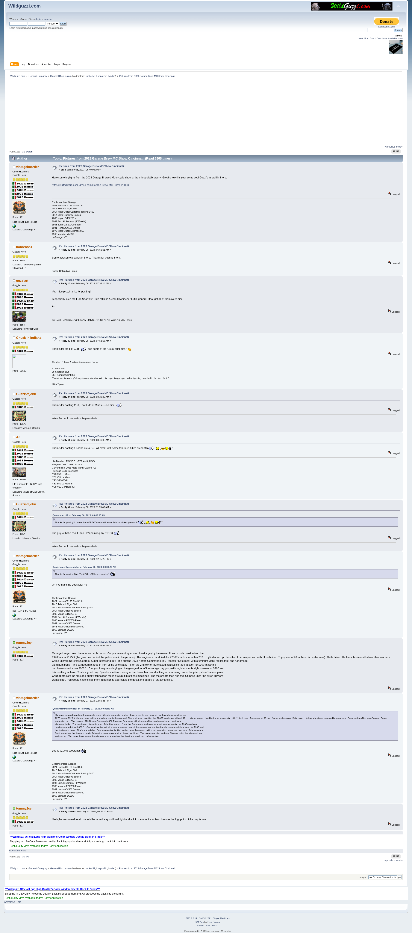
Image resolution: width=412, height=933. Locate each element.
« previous (390, 146)
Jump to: (363, 877)
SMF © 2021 (205, 918)
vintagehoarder (27, 167)
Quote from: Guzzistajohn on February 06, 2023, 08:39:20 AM (84, 567)
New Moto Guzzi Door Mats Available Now (381, 38)
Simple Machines (221, 918)
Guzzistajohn (26, 394)
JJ (18, 437)
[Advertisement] (206, 113)
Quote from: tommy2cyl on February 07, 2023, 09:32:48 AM (83, 709)
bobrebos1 (24, 247)
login (38, 19)
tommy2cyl (24, 642)
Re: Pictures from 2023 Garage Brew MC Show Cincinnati (94, 246)
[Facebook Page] (14, 227)
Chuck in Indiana (28, 337)
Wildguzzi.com (24, 6)
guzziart (22, 280)
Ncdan (111, 76)
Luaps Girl (101, 76)
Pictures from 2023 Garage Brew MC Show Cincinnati (91, 166)
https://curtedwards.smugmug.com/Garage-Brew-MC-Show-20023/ (90, 185)
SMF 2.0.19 (191, 918)
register (48, 19)
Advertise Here (17, 850)
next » (399, 146)
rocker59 (90, 76)
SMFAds (199, 922)
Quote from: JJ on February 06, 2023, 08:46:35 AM (79, 515)
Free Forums (214, 922)
